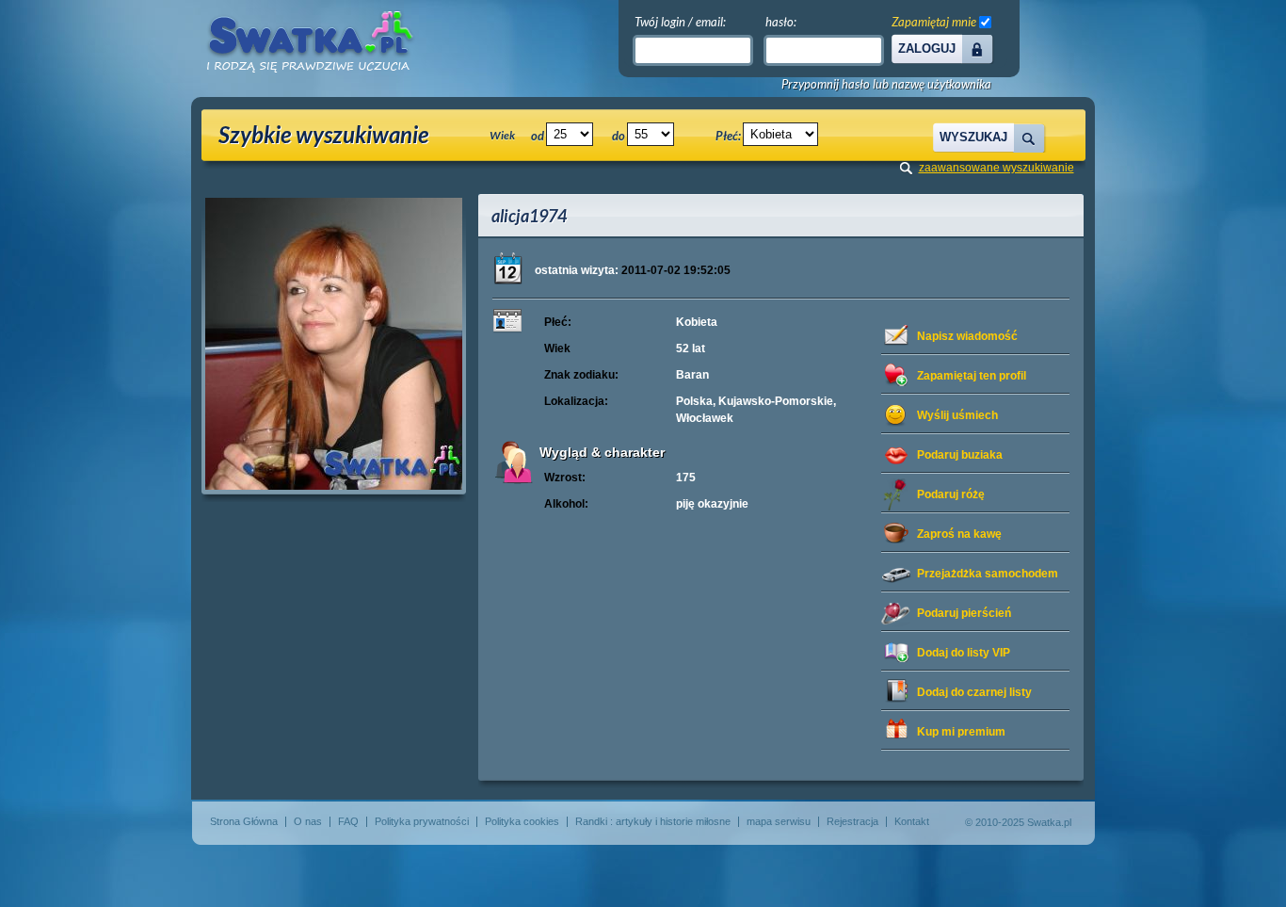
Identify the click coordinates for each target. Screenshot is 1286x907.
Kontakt (911, 821)
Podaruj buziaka (960, 455)
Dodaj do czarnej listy (974, 692)
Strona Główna (244, 821)
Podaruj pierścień (964, 613)
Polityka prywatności (422, 821)
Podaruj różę (951, 494)
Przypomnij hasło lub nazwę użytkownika (886, 84)
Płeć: (728, 135)
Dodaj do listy (963, 652)
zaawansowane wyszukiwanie (996, 167)
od (537, 135)
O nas (308, 821)
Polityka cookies (522, 821)
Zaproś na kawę (959, 534)
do (618, 135)
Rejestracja (852, 821)
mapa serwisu (779, 821)
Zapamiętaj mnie (934, 21)
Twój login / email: (680, 21)
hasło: (780, 21)
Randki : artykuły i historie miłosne (653, 821)
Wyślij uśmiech (957, 415)
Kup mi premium (961, 731)
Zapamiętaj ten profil (971, 375)
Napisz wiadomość (967, 336)
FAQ (348, 821)
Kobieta (696, 322)
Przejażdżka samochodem (987, 573)
